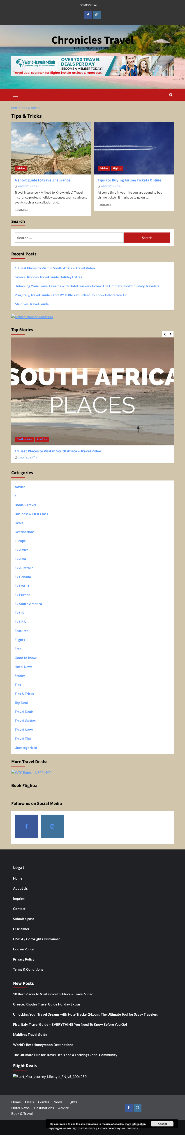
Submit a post (23, 919)
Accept (162, 1124)
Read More (21, 210)
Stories (20, 676)
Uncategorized (26, 748)
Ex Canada (23, 577)
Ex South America (28, 604)
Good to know (26, 658)
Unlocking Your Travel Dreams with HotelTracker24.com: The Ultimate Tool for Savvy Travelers (87, 286)
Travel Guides (25, 721)
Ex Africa (42, 439)
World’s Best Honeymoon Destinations (43, 1045)
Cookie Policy (23, 949)
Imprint (19, 898)
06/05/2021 (24, 186)
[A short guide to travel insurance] (51, 148)
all (16, 496)
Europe (20, 541)
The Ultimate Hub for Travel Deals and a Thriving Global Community (65, 1055)
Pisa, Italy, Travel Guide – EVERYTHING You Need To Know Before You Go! (72, 295)
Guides (43, 1102)
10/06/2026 (24, 458)
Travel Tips (23, 739)
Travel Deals (24, 712)
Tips (18, 685)
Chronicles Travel (92, 40)
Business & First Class (31, 514)
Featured (22, 631)
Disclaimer (21, 929)
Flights (117, 168)
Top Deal (21, 703)
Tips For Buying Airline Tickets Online (129, 180)
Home (17, 878)
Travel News (24, 730)
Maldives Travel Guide (32, 304)
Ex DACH (22, 586)
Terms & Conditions (28, 969)
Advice (21, 168)
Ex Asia (20, 559)
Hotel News (23, 667)
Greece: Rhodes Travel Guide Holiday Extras (48, 277)
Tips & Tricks (24, 694)
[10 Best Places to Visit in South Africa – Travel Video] (92, 391)
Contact (19, 909)
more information (135, 1124)
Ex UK (19, 613)
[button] (15, 94)
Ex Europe (22, 595)
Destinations (24, 439)
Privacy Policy (23, 959)
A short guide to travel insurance (42, 180)
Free (18, 649)
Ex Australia (24, 568)
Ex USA (20, 622)
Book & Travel (25, 505)
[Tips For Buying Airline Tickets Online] (134, 148)
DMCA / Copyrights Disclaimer (36, 939)
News (57, 1102)
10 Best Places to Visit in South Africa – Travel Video (55, 268)
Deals (19, 523)
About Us (20, 888)
